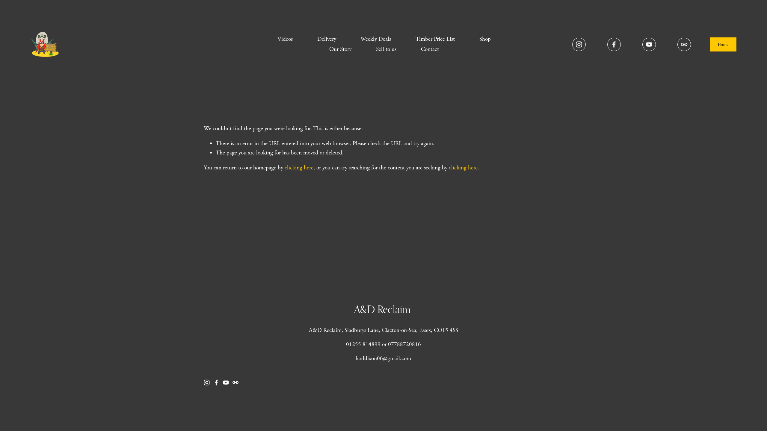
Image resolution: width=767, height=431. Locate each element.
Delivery (326, 39)
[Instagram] (579, 44)
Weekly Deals (375, 39)
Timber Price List (435, 39)
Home (723, 44)
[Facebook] (614, 44)
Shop (485, 39)
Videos (285, 39)
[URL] (684, 44)
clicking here (299, 168)
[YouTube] (649, 44)
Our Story (340, 49)
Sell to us (386, 49)
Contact (430, 49)
